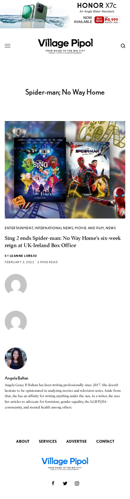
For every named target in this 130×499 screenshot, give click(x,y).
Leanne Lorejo (23, 256)
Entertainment (19, 228)
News (111, 228)
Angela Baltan (16, 378)
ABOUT (22, 441)
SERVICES (48, 441)
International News (54, 228)
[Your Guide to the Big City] (65, 46)
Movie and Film (89, 228)
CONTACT (105, 441)
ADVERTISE (76, 441)
